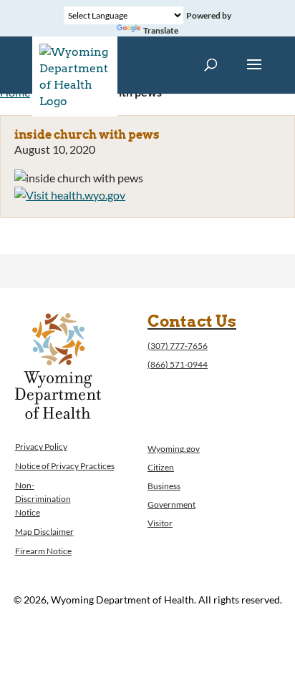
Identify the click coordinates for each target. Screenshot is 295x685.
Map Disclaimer (44, 531)
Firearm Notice (43, 551)
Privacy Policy (41, 446)
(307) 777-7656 (178, 345)
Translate (160, 30)
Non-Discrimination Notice (43, 499)
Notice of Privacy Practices (65, 465)
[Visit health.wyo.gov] (69, 195)
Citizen (161, 467)
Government (171, 504)
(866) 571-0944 (178, 364)
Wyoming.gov (174, 448)
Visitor (160, 523)
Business (164, 486)
